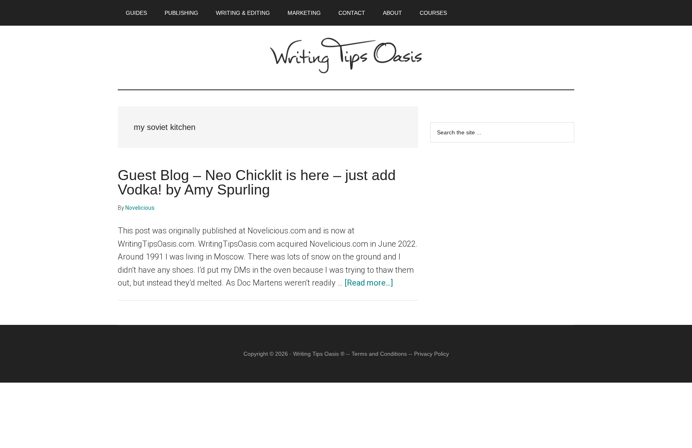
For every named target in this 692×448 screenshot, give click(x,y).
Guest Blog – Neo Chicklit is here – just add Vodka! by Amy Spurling (257, 182)
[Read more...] (369, 283)
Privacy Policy (431, 354)
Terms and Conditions (379, 354)
